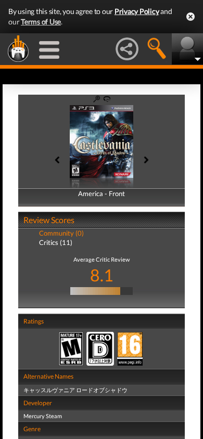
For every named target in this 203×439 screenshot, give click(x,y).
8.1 (101, 275)
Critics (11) (55, 242)
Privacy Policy (137, 11)
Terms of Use (41, 21)
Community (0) (61, 233)
